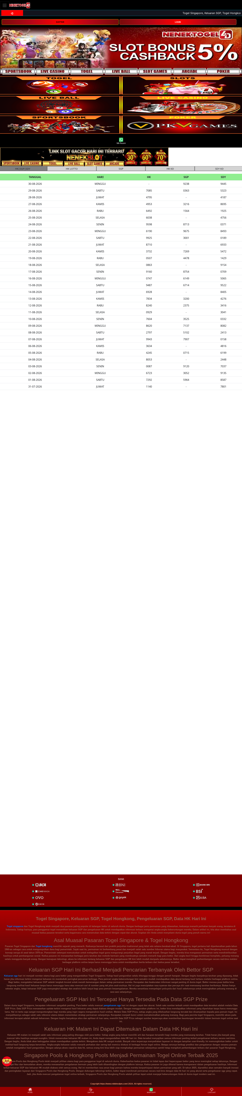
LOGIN (178, 22)
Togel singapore (15, 926)
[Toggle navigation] (4, 5)
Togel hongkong (44, 946)
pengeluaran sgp (112, 1005)
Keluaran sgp (11, 976)
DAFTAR (60, 22)
